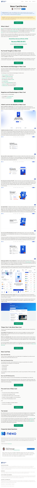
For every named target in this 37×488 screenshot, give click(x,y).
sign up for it (31, 418)
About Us (33, 1)
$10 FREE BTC (31, 421)
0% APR (12, 79)
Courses (26, 1)
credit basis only (9, 97)
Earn (30, 1)
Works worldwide (5, 74)
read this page (10, 443)
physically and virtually (9, 76)
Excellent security (5, 85)
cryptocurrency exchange (15, 28)
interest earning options (14, 30)
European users (10, 96)
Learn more (19, 14)
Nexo (2, 28)
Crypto (22, 1)
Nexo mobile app (28, 261)
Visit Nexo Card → (18, 22)
